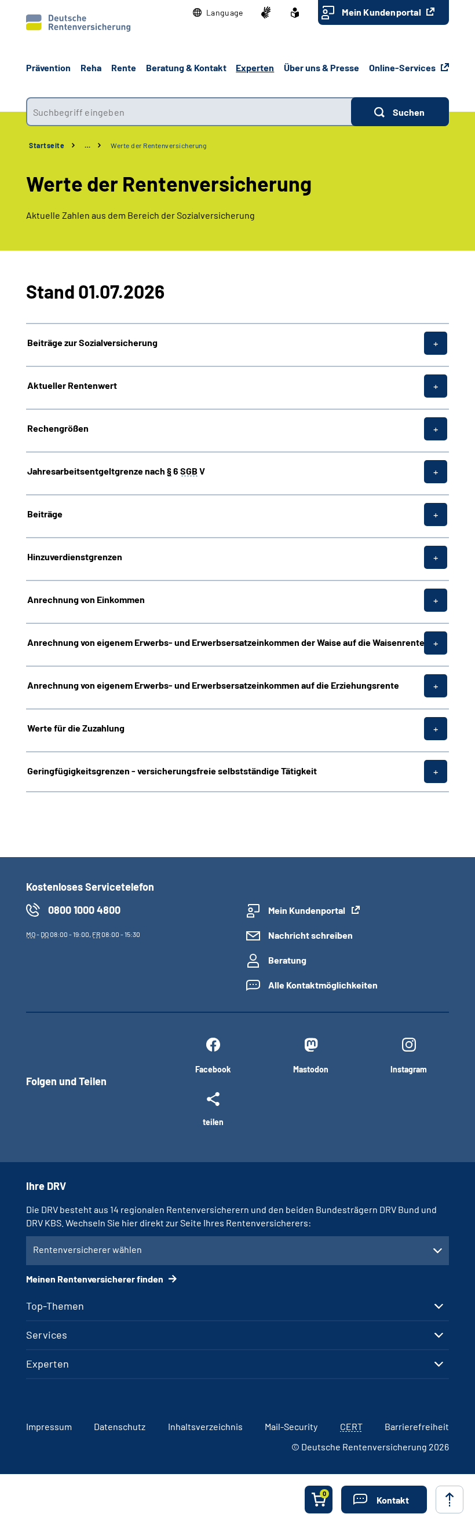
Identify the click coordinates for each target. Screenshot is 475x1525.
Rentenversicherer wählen (87, 1249)
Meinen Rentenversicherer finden (95, 1278)
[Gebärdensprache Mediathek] (266, 13)
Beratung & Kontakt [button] (186, 67)
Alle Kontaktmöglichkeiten (323, 984)
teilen (213, 1121)
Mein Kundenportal (382, 11)
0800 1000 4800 (84, 909)
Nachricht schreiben (310, 934)
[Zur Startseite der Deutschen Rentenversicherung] (78, 23)
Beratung (287, 959)
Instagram (408, 1069)
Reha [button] (91, 67)
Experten (47, 1363)
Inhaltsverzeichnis (205, 1426)
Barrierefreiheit (417, 1426)
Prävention (48, 67)
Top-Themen (55, 1305)
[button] (218, 13)
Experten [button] (255, 67)
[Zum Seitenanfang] (449, 1499)
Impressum (49, 1426)
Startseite (46, 145)
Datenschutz (119, 1426)
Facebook (213, 1069)
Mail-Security (291, 1426)
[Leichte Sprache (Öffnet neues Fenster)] (295, 13)
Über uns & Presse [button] (321, 67)
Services (46, 1334)
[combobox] (188, 111)
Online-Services (403, 67)
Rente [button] (123, 67)
